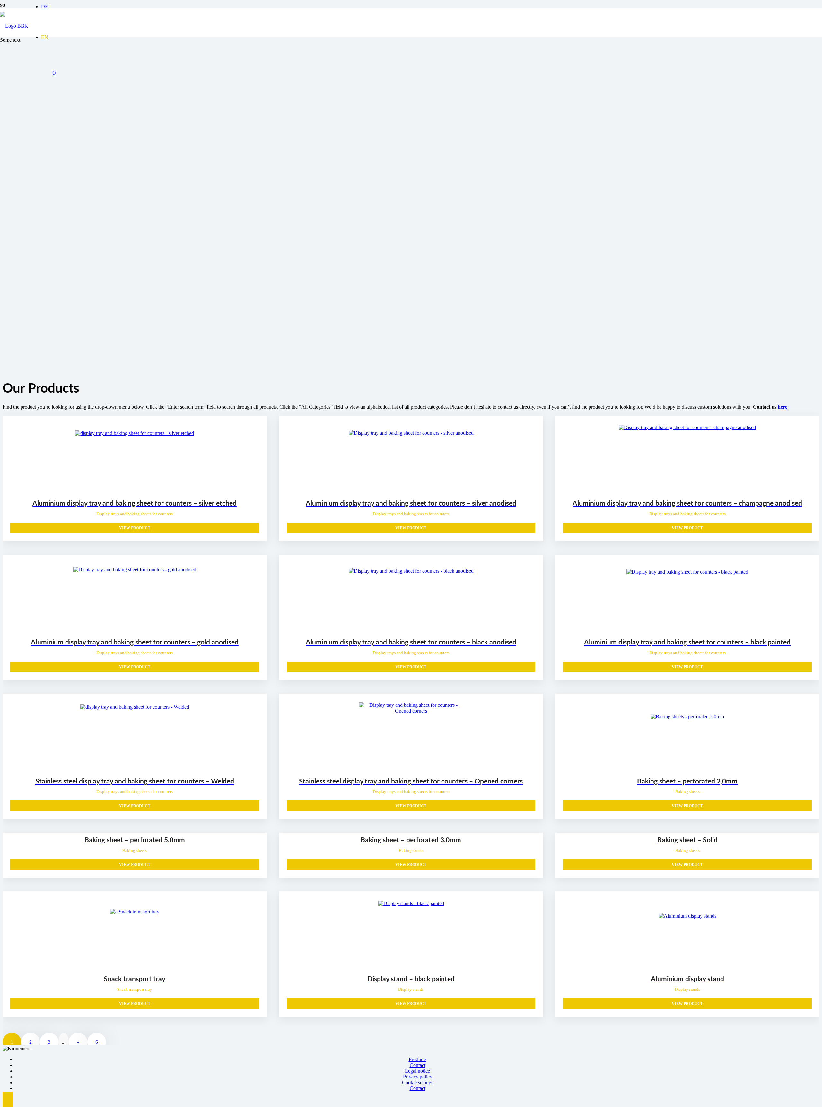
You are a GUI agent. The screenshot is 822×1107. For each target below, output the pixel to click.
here (782, 407)
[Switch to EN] (44, 37)
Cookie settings (417, 1082)
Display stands (411, 989)
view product (134, 528)
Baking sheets (687, 791)
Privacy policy (417, 1076)
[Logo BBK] (14, 26)
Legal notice (417, 1071)
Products (417, 1059)
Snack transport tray (134, 989)
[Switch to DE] (44, 6)
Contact (417, 1065)
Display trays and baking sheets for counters (134, 513)
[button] (8, 1099)
